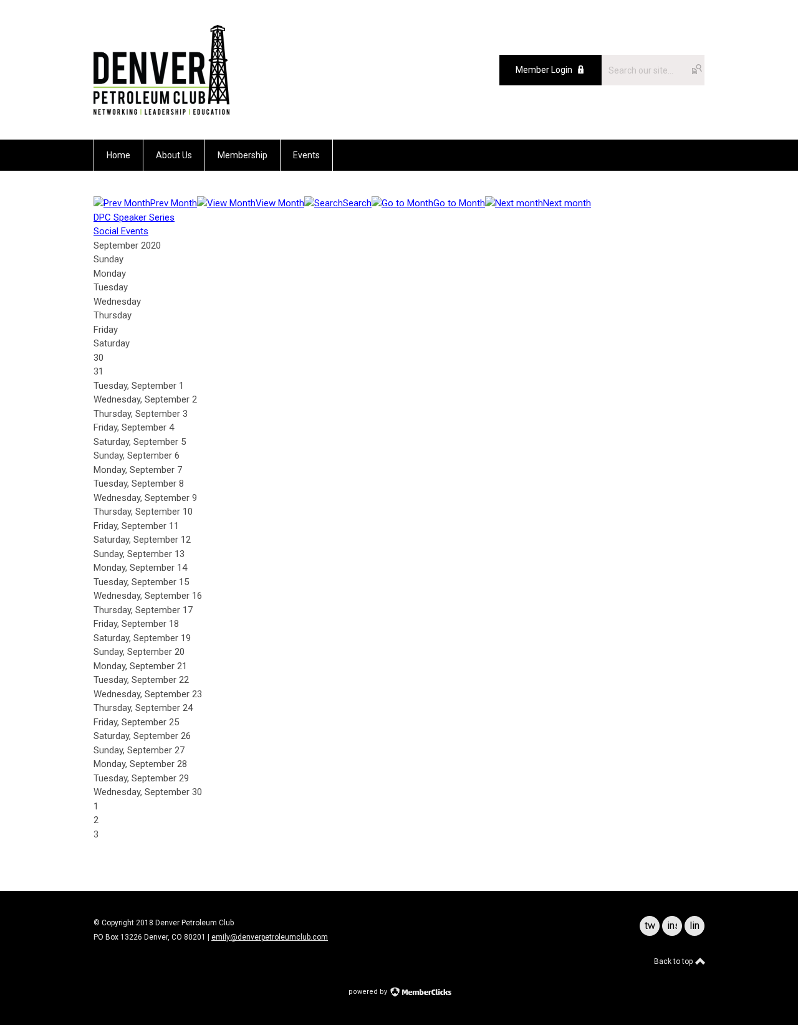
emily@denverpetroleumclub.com (269, 937)
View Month (280, 203)
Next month (567, 203)
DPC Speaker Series (134, 217)
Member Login (544, 70)
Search (357, 203)
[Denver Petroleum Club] (161, 111)
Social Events (121, 231)
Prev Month (173, 203)
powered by (369, 992)
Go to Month (459, 203)
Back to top (674, 961)
